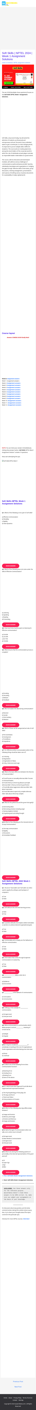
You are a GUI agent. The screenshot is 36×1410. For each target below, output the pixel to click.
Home (5, 1398)
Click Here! (26, 1219)
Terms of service (27, 1398)
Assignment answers (13, 379)
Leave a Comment (7, 63)
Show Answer (10, 566)
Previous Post (18, 1381)
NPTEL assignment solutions (22, 63)
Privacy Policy (17, 1398)
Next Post (18, 1387)
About (10, 1398)
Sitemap (21, 1400)
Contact (15, 1400)
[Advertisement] (18, 31)
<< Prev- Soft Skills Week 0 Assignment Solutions (17, 1176)
